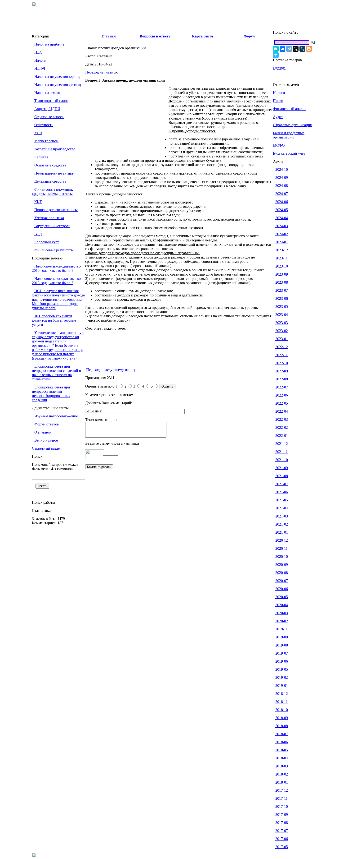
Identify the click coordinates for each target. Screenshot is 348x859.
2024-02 (281, 234)
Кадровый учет (46, 242)
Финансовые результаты (54, 250)
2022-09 (281, 371)
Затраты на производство (54, 149)
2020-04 (281, 605)
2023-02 (281, 331)
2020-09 (281, 565)
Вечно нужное (46, 440)
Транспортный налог (51, 101)
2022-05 (281, 403)
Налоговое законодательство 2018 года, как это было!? (56, 281)
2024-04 (281, 218)
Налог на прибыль (49, 44)
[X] (296, 49)
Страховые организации (292, 125)
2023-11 (281, 258)
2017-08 (281, 823)
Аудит (278, 117)
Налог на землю (47, 93)
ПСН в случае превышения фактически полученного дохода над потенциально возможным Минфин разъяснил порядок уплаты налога (58, 299)
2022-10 (281, 363)
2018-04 (281, 758)
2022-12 (281, 347)
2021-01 (281, 532)
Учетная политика (49, 218)
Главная (109, 36)
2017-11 (281, 798)
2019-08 (281, 645)
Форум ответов (46, 424)
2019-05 (281, 669)
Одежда (279, 68)
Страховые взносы (49, 117)
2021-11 (281, 452)
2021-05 (281, 500)
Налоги (40, 60)
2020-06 (281, 589)
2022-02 (281, 427)
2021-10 (281, 460)
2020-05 (281, 597)
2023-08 (281, 282)
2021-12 (281, 444)
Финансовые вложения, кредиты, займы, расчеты (52, 191)
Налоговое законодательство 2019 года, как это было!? (56, 268)
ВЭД (38, 234)
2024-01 (281, 242)
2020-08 (281, 573)
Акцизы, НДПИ (47, 109)
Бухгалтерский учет (289, 153)
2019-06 (281, 661)
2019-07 (281, 653)
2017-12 (281, 790)
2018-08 (281, 726)
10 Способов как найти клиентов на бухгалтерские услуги (54, 320)
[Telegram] (289, 49)
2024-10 (281, 169)
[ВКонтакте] (282, 49)
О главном (42, 432)
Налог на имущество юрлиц (57, 76)
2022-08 (281, 379)
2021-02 (281, 524)
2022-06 (281, 395)
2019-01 (281, 686)
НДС (38, 52)
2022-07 (281, 387)
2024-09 (281, 177)
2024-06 (281, 202)
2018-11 (281, 702)
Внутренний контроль (52, 226)
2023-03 (281, 323)
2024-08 (281, 186)
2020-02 (281, 621)
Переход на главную (101, 72)
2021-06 (281, 492)
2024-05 (281, 210)
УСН (38, 133)
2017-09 (281, 815)
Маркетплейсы (46, 141)
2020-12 (281, 540)
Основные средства (50, 165)
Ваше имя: (94, 411)
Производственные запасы (56, 210)
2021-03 (281, 516)
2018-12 (281, 694)
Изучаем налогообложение (56, 416)
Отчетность (43, 125)
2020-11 (281, 548)
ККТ (38, 202)
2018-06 (281, 742)
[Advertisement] (127, 121)
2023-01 (281, 339)
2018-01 (281, 782)
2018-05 (281, 750)
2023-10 (281, 266)
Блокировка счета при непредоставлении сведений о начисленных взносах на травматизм (56, 372)
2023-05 (281, 307)
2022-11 (281, 355)
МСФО (279, 145)
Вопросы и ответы (156, 36)
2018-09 (281, 718)
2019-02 (281, 677)
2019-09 (281, 637)
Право (278, 101)
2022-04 (281, 411)
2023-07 (281, 290)
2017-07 (281, 831)
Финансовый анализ (289, 109)
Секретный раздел (47, 448)
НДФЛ (39, 68)
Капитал (41, 157)
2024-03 (281, 226)
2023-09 (281, 274)
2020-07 (281, 581)
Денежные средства (50, 181)
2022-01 (281, 436)
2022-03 (281, 419)
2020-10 (281, 556)
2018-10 (281, 710)
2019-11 (281, 629)
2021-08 (281, 476)
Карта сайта (202, 36)
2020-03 (281, 613)
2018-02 (281, 774)
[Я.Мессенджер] (276, 49)
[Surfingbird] (276, 55)
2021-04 (281, 508)
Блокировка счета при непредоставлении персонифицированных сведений (51, 393)
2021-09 (281, 468)
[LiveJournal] (302, 49)
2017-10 (281, 806)
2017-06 (281, 839)
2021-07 (281, 484)
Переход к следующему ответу (111, 370)
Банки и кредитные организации (288, 135)
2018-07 (281, 734)
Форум (249, 36)
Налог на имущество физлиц (57, 85)
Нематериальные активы (54, 173)
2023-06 (281, 298)
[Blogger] (309, 49)
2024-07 (281, 194)
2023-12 (281, 250)
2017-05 (281, 847)
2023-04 (281, 315)
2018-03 (281, 766)
